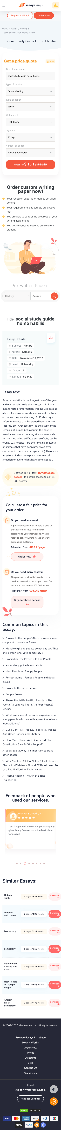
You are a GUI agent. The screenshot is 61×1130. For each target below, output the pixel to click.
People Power (13, 694)
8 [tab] (44, 863)
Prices (30, 1053)
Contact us (30, 1068)
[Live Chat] (54, 1101)
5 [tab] (33, 863)
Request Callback (20, 15)
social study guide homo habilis (23, 665)
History (28, 345)
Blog (30, 1063)
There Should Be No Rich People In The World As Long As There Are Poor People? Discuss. (27, 705)
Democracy (10, 931)
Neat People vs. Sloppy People (23, 671)
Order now (25, 556)
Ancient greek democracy (9, 1002)
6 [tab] (36, 863)
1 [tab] (17, 863)
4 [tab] (29, 863)
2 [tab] (20, 863)
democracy (9, 948)
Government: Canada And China (10, 966)
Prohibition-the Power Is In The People (28, 659)
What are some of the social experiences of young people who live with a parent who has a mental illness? (29, 719)
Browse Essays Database (30, 1037)
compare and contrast (10, 914)
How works (30, 1042)
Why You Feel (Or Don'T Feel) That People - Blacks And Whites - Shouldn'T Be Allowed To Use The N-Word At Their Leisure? (30, 765)
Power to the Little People (21, 688)
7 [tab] (40, 863)
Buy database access (27, 600)
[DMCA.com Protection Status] (30, 1111)
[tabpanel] (30, 832)
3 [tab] (25, 863)
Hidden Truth (8, 896)
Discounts (30, 1058)
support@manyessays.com (30, 1089)
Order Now (44, 15)
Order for (30, 164)
